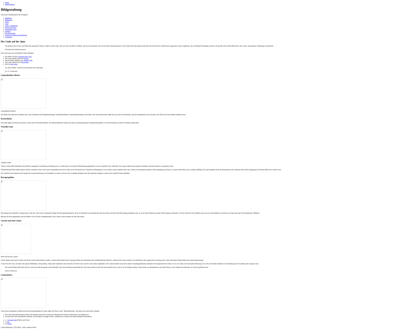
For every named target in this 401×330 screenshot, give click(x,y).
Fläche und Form (10, 28)
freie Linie (14, 64)
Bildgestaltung (10, 4)
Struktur (7, 31)
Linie (6, 24)
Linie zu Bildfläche (11, 26)
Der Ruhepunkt (10, 33)
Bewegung (25, 62)
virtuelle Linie (27, 60)
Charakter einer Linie (25, 56)
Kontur (26, 58)
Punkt (7, 22)
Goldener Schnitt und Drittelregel (16, 35)
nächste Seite (12, 320)
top (8, 322)
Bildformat (8, 20)
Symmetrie (8, 37)
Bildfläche (8, 18)
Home (7, 2)
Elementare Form (10, 29)
